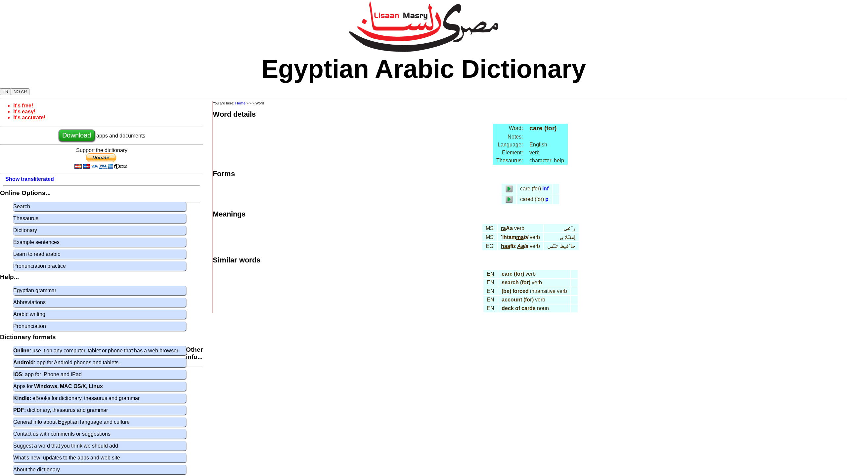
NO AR (20, 91)
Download (76, 135)
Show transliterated (29, 179)
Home (240, 103)
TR (5, 91)
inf (545, 188)
